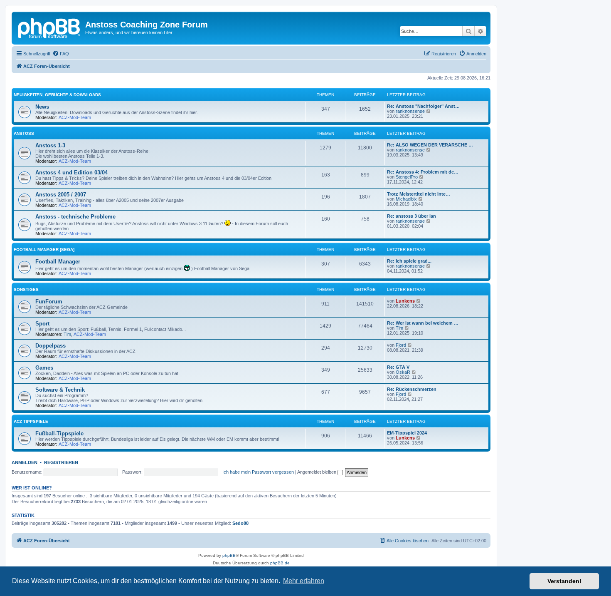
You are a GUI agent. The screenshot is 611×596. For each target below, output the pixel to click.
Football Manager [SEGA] (44, 249)
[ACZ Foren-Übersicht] (49, 27)
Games (44, 368)
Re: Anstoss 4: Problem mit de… (422, 171)
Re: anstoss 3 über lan (411, 216)
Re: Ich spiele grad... (409, 260)
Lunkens (405, 300)
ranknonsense (410, 111)
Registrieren (61, 462)
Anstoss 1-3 (50, 145)
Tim (67, 334)
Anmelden (24, 462)
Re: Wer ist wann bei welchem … (422, 322)
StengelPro (407, 176)
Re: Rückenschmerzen (411, 389)
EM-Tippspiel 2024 (407, 432)
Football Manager (57, 261)
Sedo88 (240, 523)
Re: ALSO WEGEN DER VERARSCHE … (430, 144)
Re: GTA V (398, 367)
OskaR (403, 372)
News (42, 107)
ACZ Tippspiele (31, 421)
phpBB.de (280, 563)
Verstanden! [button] (564, 581)
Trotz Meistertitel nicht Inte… (418, 193)
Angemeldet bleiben (317, 471)
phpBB (229, 555)
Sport (42, 323)
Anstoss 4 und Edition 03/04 (71, 172)
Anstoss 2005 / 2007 (60, 194)
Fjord (401, 345)
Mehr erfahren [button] (303, 580)
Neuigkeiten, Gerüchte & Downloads (57, 94)
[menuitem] (60, 54)
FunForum (48, 301)
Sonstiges (26, 289)
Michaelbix (406, 198)
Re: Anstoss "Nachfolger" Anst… (423, 106)
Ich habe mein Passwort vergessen (258, 471)
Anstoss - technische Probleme (75, 217)
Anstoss (24, 133)
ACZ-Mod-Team (75, 117)
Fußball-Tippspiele (59, 433)
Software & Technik (60, 390)
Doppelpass (50, 346)
